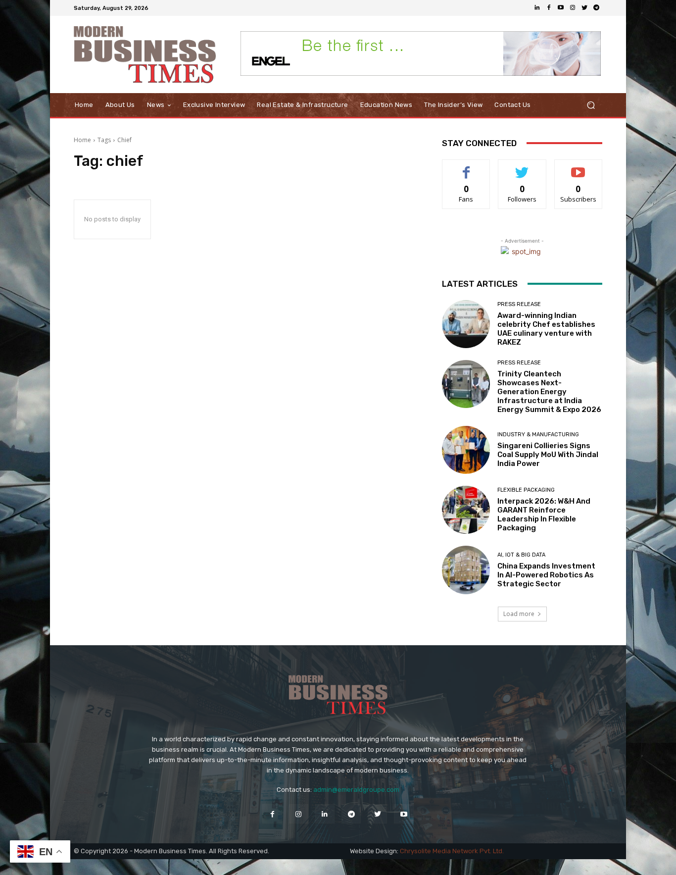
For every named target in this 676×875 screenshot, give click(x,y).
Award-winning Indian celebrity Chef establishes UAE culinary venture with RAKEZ (546, 329)
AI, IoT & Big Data (521, 555)
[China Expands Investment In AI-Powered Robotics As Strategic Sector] (466, 570)
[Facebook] (549, 8)
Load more (518, 614)
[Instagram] (573, 8)
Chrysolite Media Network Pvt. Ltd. (452, 851)
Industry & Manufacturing (538, 434)
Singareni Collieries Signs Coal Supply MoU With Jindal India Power (547, 454)
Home (82, 140)
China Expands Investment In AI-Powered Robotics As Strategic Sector (546, 575)
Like (466, 167)
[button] (590, 105)
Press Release (519, 304)
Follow (522, 167)
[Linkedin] (537, 8)
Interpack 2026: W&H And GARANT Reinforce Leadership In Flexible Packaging (543, 514)
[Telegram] (596, 8)
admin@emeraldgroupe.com (356, 789)
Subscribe (578, 167)
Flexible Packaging (526, 490)
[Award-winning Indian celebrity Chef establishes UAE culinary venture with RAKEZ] (466, 324)
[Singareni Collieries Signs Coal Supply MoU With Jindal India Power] (466, 450)
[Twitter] (584, 8)
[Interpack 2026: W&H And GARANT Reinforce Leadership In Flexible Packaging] (466, 510)
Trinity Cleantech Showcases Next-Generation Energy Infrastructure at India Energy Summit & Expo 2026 (549, 391)
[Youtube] (561, 8)
